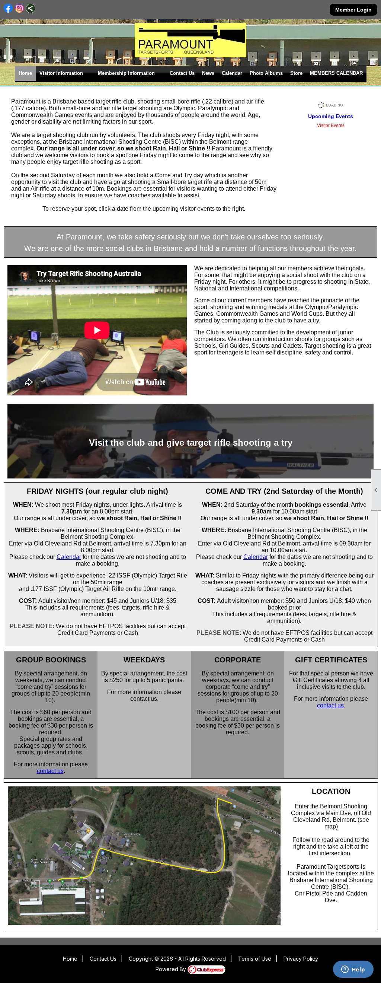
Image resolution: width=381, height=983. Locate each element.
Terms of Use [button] (254, 958)
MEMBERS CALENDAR (336, 73)
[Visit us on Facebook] (8, 8)
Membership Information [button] (126, 73)
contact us (50, 771)
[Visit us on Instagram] (19, 8)
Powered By (172, 969)
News (208, 73)
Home (25, 73)
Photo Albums (266, 73)
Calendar (232, 73)
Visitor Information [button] (61, 73)
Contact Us (182, 73)
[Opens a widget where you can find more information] (353, 970)
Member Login (353, 10)
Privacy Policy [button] (301, 958)
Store (296, 73)
